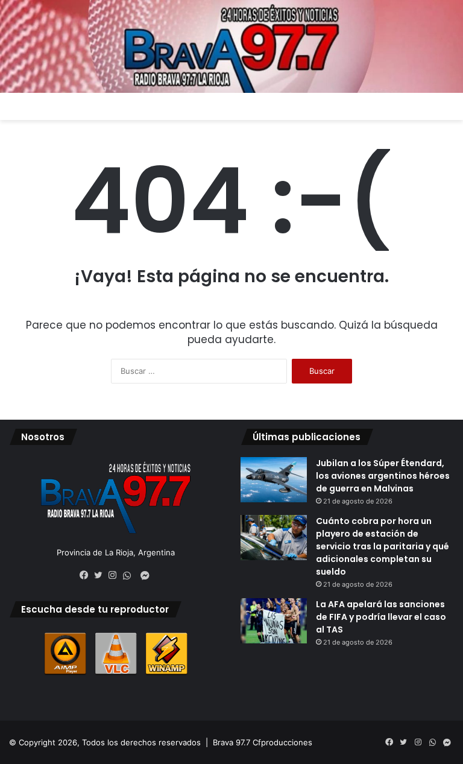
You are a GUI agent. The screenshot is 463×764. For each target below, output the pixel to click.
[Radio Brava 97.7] (231, 46)
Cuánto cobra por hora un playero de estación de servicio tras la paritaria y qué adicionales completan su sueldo (382, 546)
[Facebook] (87, 575)
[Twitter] (101, 575)
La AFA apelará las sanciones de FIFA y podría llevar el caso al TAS (381, 617)
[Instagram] (116, 575)
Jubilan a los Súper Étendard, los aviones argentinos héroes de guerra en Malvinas (383, 475)
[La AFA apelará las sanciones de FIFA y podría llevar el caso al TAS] (274, 620)
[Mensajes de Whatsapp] (130, 576)
